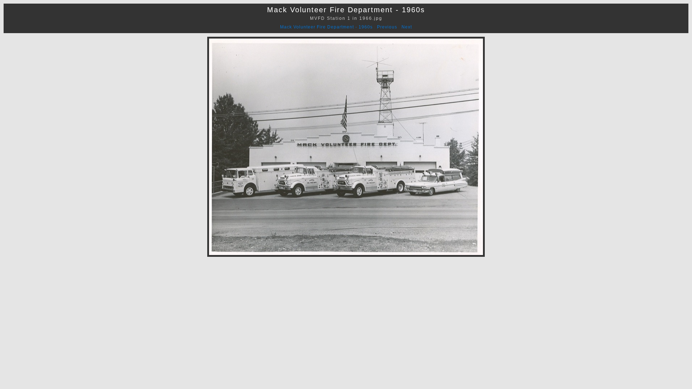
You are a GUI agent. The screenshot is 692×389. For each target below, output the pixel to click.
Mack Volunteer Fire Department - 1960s (326, 27)
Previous (387, 27)
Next (407, 27)
